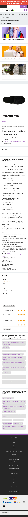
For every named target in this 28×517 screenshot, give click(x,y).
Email (4, 288)
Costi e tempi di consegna (14, 468)
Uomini (14, 445)
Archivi (14, 482)
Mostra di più (7, 329)
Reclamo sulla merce (14, 473)
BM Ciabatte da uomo (7, 420)
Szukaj (23, 6)
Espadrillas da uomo (7, 372)
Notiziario (14, 488)
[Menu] (25, 10)
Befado (4, 121)
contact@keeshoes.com (14, 3)
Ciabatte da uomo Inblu (18, 423)
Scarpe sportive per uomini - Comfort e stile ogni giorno (14, 350)
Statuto (14, 456)
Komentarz (5, 293)
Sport (14, 447)
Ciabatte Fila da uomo (7, 423)
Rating (4, 279)
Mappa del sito (14, 461)
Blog (14, 479)
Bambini (14, 440)
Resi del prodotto (14, 470)
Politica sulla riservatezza (14, 459)
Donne (14, 442)
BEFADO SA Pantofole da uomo (9, 411)
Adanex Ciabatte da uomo (8, 398)
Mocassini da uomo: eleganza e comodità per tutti (13, 354)
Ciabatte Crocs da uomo (18, 420)
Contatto (14, 454)
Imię (4, 283)
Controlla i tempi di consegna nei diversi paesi (14, 141)
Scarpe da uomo (6, 347)
